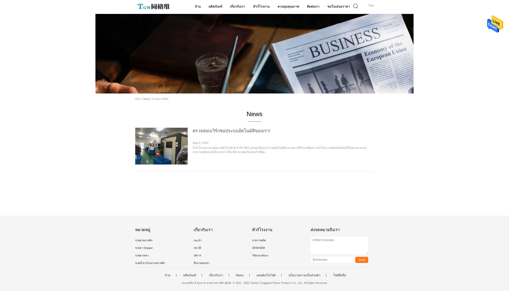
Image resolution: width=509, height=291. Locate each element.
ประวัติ (197, 247)
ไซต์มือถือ (339, 275)
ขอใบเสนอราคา (338, 6)
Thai (371, 5)
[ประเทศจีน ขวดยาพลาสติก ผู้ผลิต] (154, 7)
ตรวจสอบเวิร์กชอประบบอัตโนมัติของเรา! (231, 130)
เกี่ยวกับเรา (237, 6)
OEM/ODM (258, 247)
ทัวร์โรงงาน (261, 6)
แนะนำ (198, 240)
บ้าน (198, 6)
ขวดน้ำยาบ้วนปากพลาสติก (150, 263)
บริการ (197, 255)
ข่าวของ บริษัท (160, 98)
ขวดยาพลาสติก (144, 240)
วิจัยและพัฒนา (260, 255)
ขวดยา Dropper (144, 247)
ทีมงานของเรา (202, 263)
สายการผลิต (259, 240)
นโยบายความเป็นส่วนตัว (304, 275)
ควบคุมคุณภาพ (288, 6)
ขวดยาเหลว (142, 255)
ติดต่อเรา (313, 6)
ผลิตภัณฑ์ (215, 6)
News (240, 275)
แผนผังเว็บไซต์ (266, 275)
